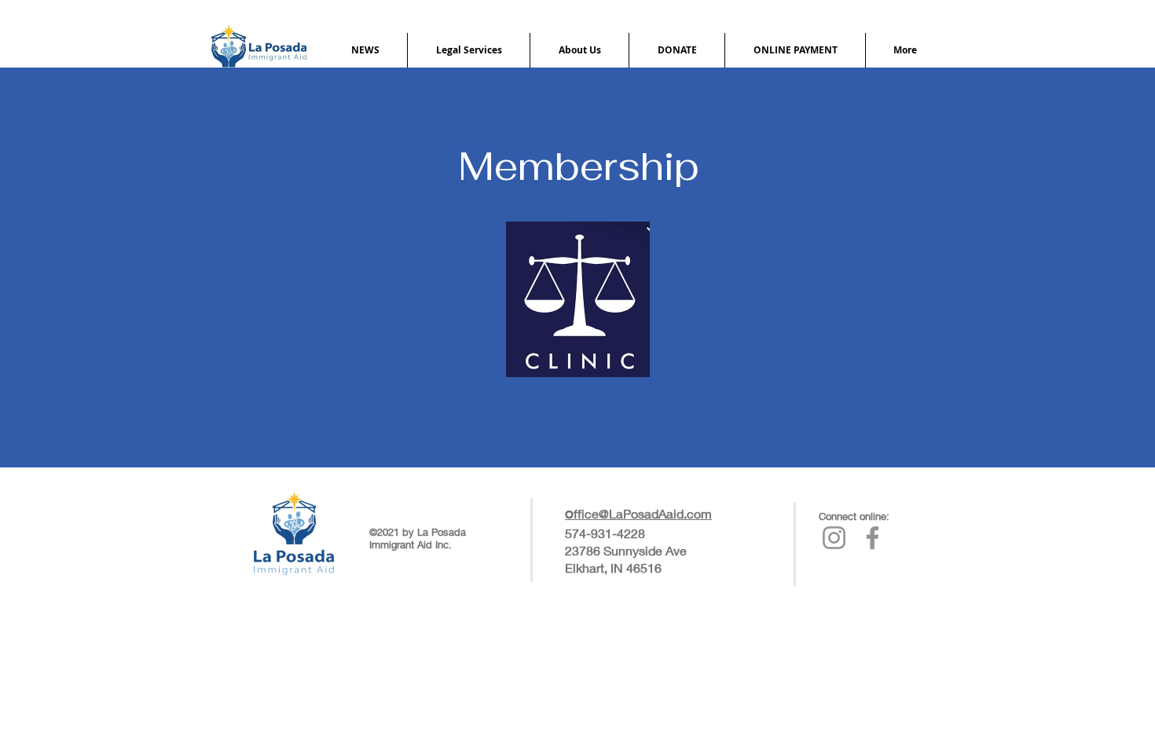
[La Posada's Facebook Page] (872, 537)
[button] (365, 50)
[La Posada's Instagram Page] (834, 537)
